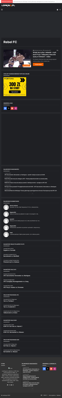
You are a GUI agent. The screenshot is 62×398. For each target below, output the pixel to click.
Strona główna (52, 395)
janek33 (12, 219)
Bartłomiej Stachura (38, 50)
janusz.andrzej (14, 205)
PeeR (11, 232)
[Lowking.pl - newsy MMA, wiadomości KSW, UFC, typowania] (8, 5)
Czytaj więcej (38, 64)
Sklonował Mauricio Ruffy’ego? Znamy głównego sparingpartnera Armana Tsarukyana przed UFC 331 (37, 1)
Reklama (58, 395)
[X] (9, 385)
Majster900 (13, 212)
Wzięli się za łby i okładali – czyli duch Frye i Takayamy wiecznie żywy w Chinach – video (44, 55)
